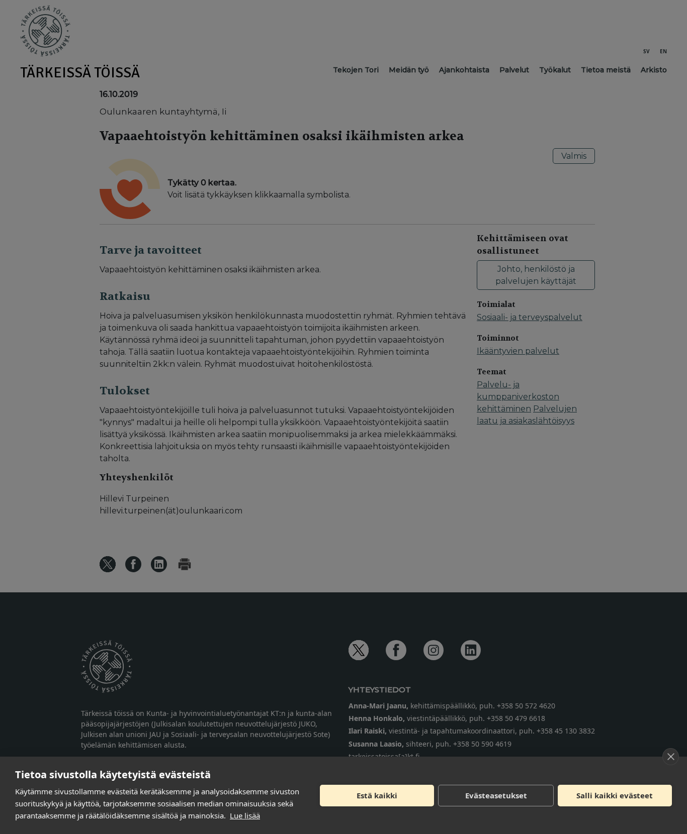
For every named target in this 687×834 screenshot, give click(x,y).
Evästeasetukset (496, 795)
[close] (670, 756)
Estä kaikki (377, 795)
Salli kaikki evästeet (614, 795)
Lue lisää (245, 815)
